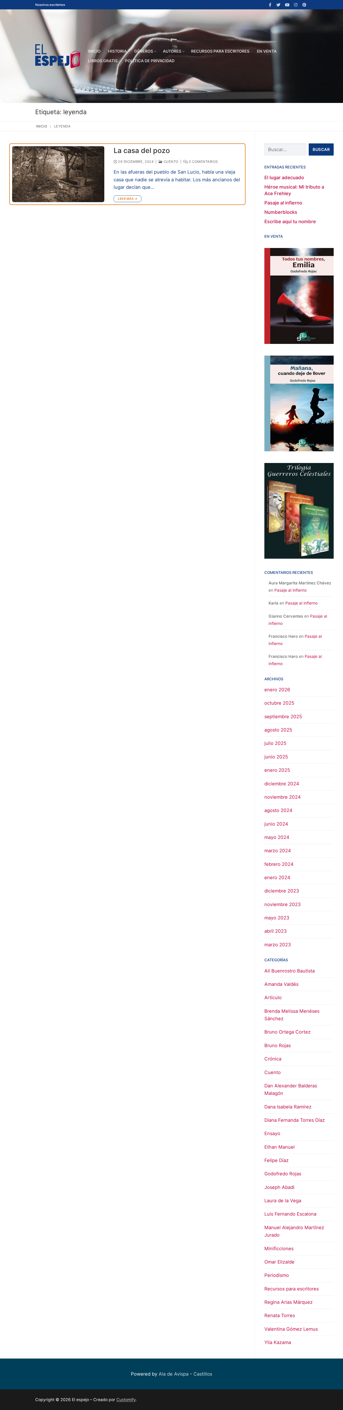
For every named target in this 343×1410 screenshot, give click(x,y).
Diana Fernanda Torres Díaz (294, 1120)
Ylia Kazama (277, 1342)
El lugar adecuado (284, 177)
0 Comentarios (203, 162)
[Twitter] (278, 4)
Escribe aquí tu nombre (290, 221)
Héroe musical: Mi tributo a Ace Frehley (294, 190)
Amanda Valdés (281, 984)
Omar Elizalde (279, 1262)
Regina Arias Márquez (288, 1302)
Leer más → (127, 198)
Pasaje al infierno (283, 203)
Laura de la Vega (282, 1200)
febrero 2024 (279, 864)
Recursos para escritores (291, 1289)
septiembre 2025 (283, 716)
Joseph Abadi (279, 1187)
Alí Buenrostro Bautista (289, 971)
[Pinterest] (304, 4)
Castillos (202, 1374)
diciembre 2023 (281, 891)
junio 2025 (276, 757)
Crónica (272, 1059)
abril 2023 (275, 931)
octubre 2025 (279, 703)
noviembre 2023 (282, 904)
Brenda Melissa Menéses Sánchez (291, 1014)
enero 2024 (277, 877)
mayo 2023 (276, 918)
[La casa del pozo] (58, 174)
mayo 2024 (276, 837)
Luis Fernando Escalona (290, 1214)
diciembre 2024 (281, 784)
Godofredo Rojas (282, 1174)
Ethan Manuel (279, 1147)
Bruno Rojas (277, 1045)
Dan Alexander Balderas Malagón (290, 1089)
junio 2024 (276, 824)
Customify (126, 1399)
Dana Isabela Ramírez (288, 1107)
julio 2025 (275, 743)
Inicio (41, 126)
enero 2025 (277, 770)
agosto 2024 (278, 810)
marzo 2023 (277, 944)
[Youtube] (287, 4)
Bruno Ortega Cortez (287, 1032)
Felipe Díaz (276, 1160)
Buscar (321, 149)
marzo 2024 (277, 850)
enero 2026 (277, 689)
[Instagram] (295, 4)
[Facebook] (270, 4)
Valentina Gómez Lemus (291, 1329)
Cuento (170, 162)
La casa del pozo (142, 150)
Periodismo (276, 1275)
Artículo (273, 997)
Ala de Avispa (174, 1374)
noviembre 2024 (282, 797)
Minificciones (279, 1248)
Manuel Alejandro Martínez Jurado (294, 1231)
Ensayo (272, 1133)
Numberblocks (280, 212)
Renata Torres (279, 1315)
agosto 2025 (278, 730)
